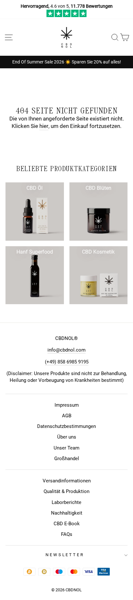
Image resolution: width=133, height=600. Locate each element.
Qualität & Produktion (66, 491)
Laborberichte (66, 502)
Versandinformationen (67, 481)
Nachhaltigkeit (66, 513)
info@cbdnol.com (66, 350)
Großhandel (66, 458)
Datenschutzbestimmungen (66, 426)
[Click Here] (66, 15)
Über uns (66, 437)
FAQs (66, 534)
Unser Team (66, 448)
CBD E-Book (67, 524)
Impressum (67, 405)
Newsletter (65, 554)
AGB (66, 416)
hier (43, 126)
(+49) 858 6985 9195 (66, 362)
